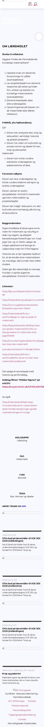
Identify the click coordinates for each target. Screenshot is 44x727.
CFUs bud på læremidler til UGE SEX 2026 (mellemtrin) (21, 584)
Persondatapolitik (22, 710)
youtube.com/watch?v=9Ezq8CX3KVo (21, 349)
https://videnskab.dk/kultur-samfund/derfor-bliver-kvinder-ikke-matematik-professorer (20, 358)
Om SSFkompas (16, 701)
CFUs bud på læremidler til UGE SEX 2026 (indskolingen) (21, 629)
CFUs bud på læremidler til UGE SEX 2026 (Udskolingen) (21, 539)
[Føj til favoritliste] (39, 36)
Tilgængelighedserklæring (22, 715)
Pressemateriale (20, 705)
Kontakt (32, 701)
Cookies (22, 719)
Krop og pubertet (11, 673)
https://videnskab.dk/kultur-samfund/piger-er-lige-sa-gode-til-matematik (19, 317)
